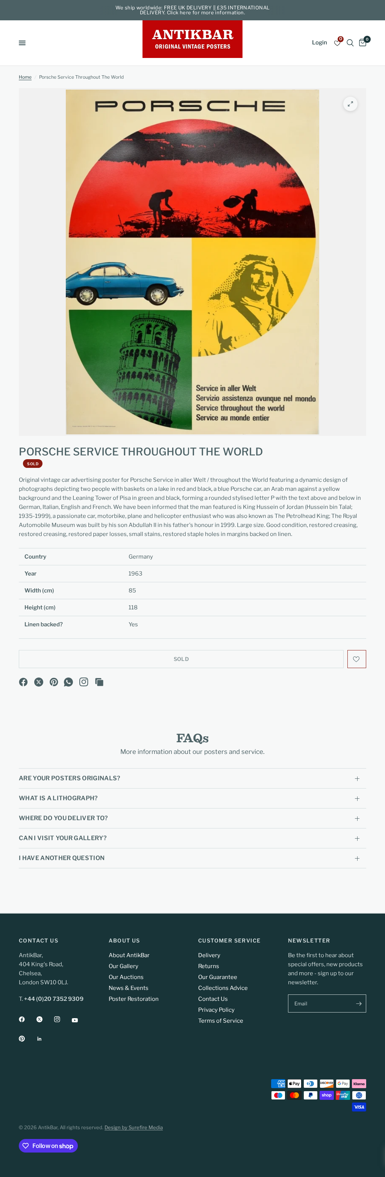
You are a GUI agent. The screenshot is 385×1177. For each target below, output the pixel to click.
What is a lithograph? (58, 798)
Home (25, 77)
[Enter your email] (358, 1003)
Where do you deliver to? (63, 818)
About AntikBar (129, 955)
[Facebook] (23, 682)
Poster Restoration (134, 999)
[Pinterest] (54, 682)
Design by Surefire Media (134, 1127)
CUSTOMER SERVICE (229, 940)
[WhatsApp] (68, 682)
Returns (208, 966)
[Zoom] (350, 104)
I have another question (62, 858)
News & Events (129, 988)
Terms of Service (220, 1020)
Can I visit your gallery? (63, 838)
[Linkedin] (44, 1039)
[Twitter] (44, 1019)
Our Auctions (126, 977)
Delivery (209, 955)
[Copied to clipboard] (99, 682)
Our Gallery (123, 966)
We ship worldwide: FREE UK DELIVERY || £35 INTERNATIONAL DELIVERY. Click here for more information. (192, 10)
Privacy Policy (216, 1009)
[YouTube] (80, 1020)
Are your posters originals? (70, 778)
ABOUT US (124, 940)
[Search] (350, 42)
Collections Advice (223, 988)
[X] (38, 682)
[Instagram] (83, 682)
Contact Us (213, 999)
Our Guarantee (217, 977)
